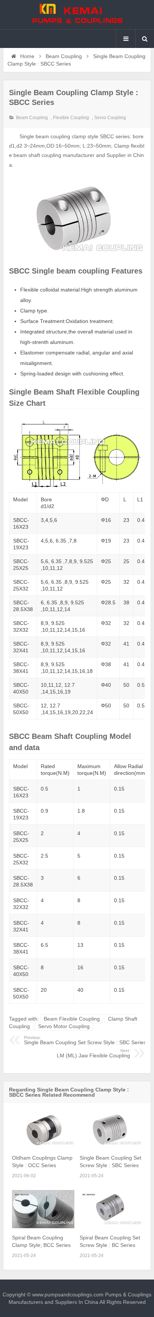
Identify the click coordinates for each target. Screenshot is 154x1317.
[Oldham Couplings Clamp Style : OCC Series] (43, 1147)
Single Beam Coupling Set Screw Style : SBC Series (85, 1040)
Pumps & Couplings (77, 14)
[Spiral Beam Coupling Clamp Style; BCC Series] (43, 1226)
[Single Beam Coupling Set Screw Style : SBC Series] (111, 1147)
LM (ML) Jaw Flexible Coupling (93, 1053)
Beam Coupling (64, 56)
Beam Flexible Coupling (72, 1019)
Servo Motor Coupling (64, 1026)
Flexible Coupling (71, 117)
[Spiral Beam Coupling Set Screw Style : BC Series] (111, 1226)
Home (26, 56)
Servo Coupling (110, 117)
